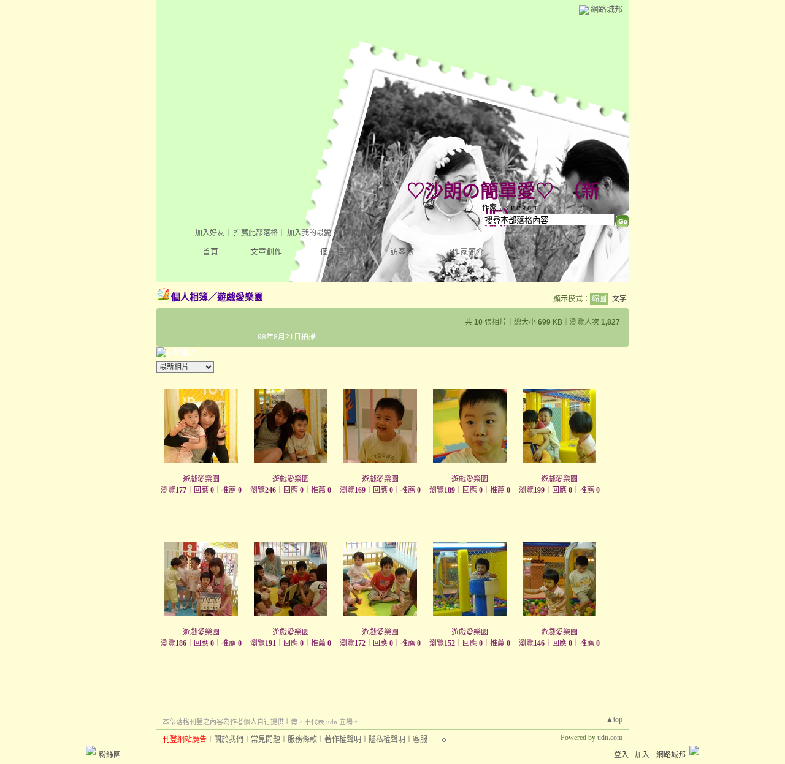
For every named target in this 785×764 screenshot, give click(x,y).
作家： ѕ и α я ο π (509, 207)
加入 (642, 755)
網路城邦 (606, 8)
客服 (420, 739)
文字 (619, 299)
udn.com (609, 737)
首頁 (210, 251)
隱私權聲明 (387, 739)
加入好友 (209, 233)
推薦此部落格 (256, 233)
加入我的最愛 (309, 233)
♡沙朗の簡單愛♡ (480, 191)
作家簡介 (468, 251)
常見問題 (265, 739)
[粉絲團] (91, 750)
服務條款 (302, 739)
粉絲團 (110, 755)
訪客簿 (402, 251)
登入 (621, 755)
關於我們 (228, 739)
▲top (614, 719)
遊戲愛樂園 (240, 297)
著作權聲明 (342, 739)
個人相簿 (336, 251)
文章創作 (266, 251)
